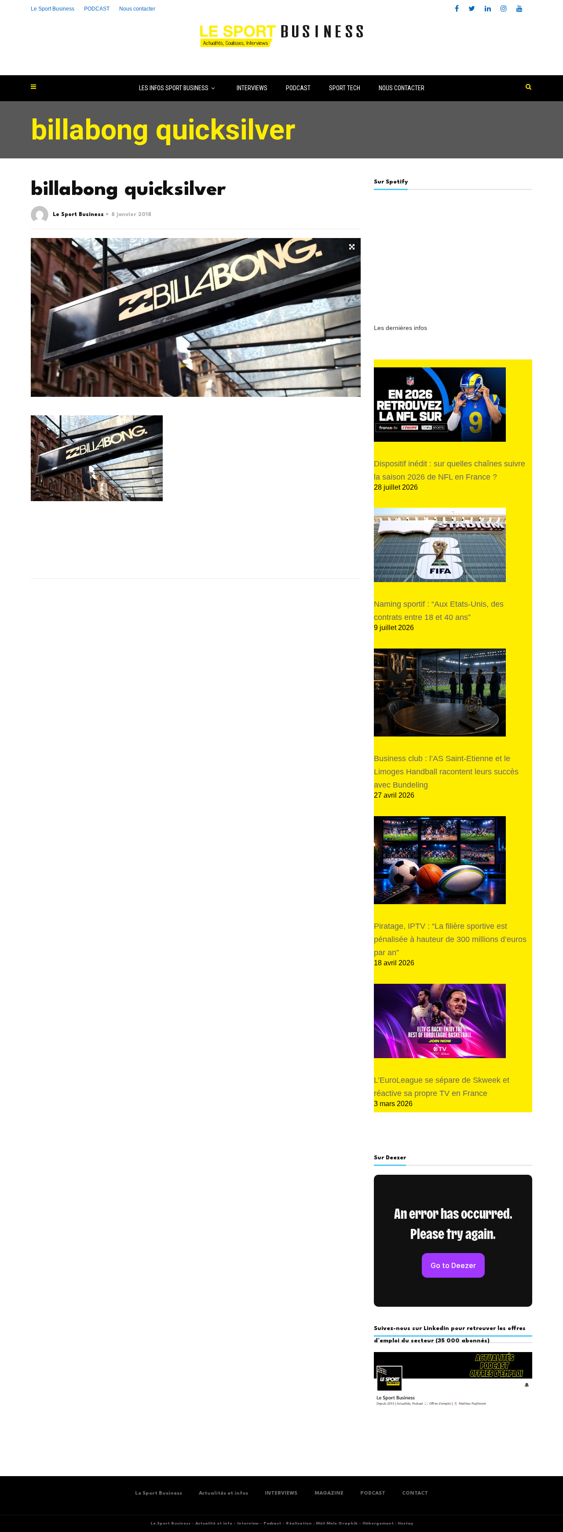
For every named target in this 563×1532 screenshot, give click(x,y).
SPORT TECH (344, 88)
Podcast (272, 1523)
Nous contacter (137, 9)
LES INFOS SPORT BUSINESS (173, 88)
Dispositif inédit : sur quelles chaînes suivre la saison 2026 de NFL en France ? (449, 470)
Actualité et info (213, 1523)
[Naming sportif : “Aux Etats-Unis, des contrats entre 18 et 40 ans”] (440, 545)
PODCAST (298, 88)
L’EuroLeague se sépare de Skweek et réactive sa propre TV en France (441, 1087)
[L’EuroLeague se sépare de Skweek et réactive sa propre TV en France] (440, 1021)
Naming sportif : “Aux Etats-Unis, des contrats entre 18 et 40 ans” (439, 611)
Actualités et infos (223, 1493)
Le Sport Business (52, 9)
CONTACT (415, 1493)
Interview (248, 1523)
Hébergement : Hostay (387, 1523)
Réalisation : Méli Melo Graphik (322, 1523)
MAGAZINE (329, 1493)
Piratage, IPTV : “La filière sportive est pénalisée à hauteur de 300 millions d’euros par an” (450, 939)
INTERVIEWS (252, 88)
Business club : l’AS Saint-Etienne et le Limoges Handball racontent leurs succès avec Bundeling (446, 771)
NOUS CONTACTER (401, 88)
